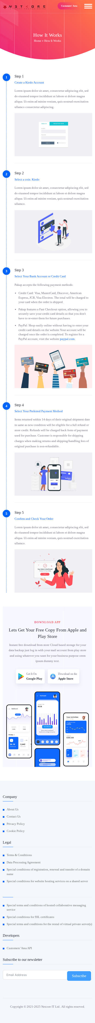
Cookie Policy (16, 831)
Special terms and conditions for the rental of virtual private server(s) (49, 924)
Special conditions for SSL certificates (30, 917)
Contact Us (14, 816)
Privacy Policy (16, 824)
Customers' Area (69, 6)
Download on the (67, 676)
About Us (12, 809)
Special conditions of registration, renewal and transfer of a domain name (48, 872)
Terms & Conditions (19, 855)
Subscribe (79, 976)
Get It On (34, 676)
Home (37, 40)
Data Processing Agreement (24, 862)
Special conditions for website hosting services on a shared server (47, 881)
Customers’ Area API (19, 948)
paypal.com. (67, 339)
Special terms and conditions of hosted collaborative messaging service (46, 907)
